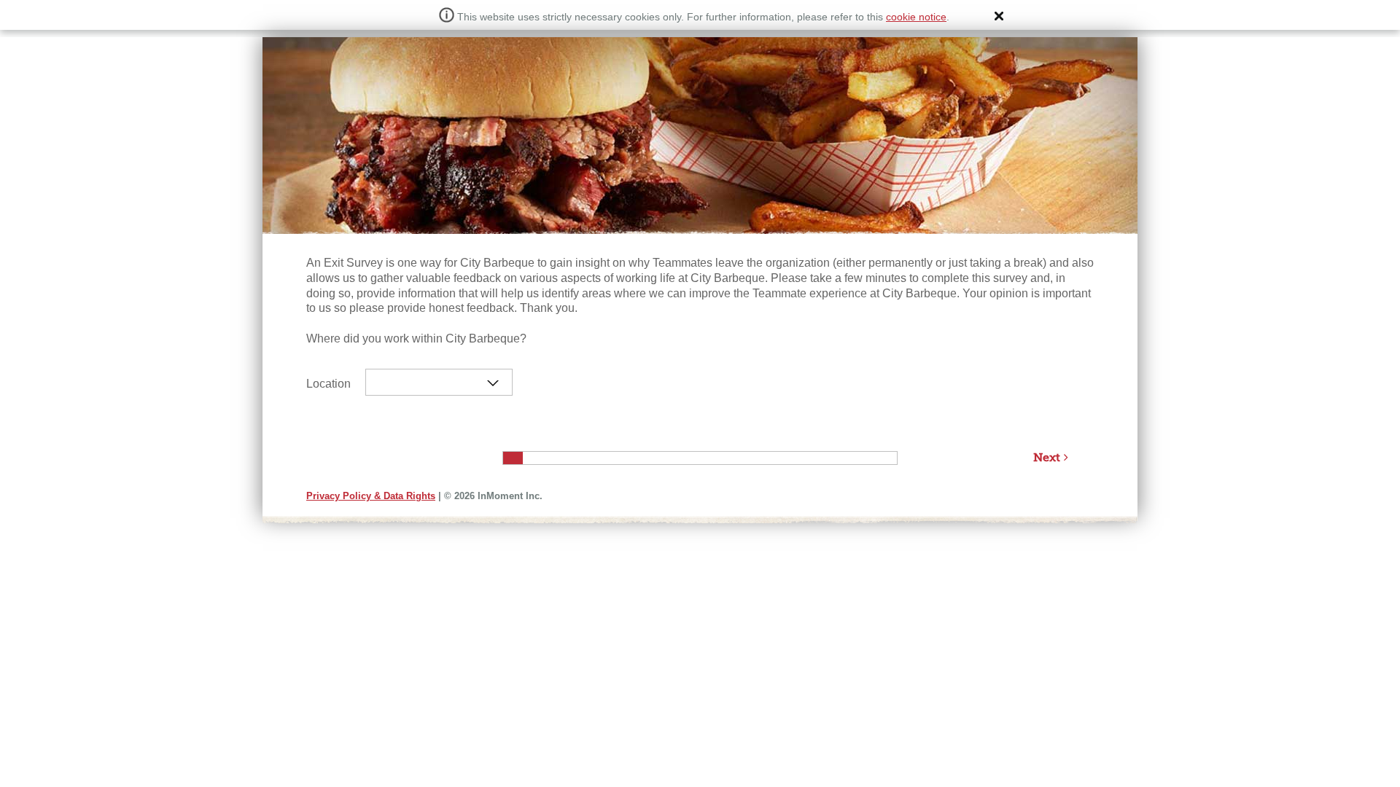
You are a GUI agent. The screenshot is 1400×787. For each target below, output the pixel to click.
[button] (999, 16)
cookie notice (916, 17)
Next (1046, 457)
